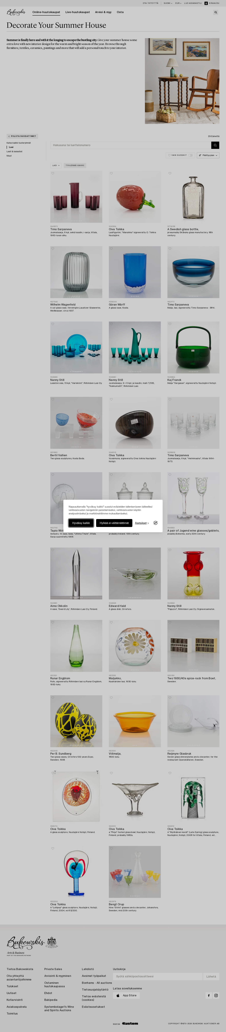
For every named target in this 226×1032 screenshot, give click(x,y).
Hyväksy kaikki (81, 523)
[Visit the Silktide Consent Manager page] (155, 523)
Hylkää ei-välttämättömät (114, 523)
